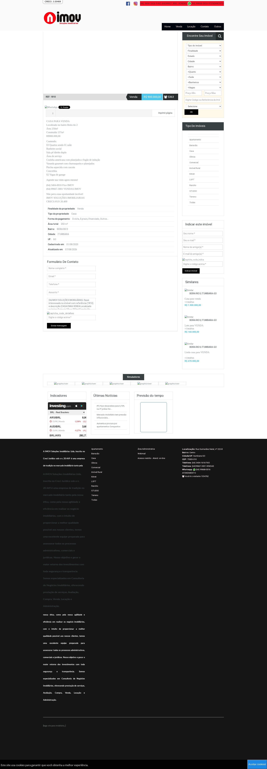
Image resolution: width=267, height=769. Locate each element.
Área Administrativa (146, 449)
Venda (179, 26)
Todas (192, 202)
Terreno (192, 197)
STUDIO (193, 191)
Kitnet (192, 174)
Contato (205, 26)
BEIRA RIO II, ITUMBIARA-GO (203, 293)
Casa (191, 151)
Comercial (193, 162)
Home (167, 26)
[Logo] (62, 17)
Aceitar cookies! (257, 764)
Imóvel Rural (194, 168)
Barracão (193, 145)
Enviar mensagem (59, 325)
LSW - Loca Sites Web (92, 722)
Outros (217, 26)
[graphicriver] (61, 383)
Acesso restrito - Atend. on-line (151, 458)
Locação (191, 26)
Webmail (142, 453)
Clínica (192, 157)
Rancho (192, 185)
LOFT (191, 179)
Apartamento (195, 139)
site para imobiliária (56, 726)
